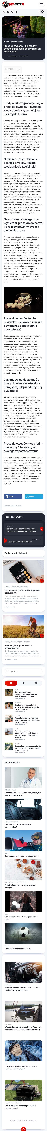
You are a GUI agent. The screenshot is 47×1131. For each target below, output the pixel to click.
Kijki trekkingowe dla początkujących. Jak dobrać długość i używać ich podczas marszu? (26, 734)
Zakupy (27, 642)
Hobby (13, 42)
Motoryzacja (9, 821)
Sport (20, 642)
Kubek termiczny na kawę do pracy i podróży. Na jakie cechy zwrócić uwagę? (27, 720)
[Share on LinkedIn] (16, 11)
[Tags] (36, 683)
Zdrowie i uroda (10, 790)
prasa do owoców (17, 152)
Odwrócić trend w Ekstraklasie (17, 948)
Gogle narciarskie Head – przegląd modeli (22, 856)
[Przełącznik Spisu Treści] (17, 69)
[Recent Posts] (11, 683)
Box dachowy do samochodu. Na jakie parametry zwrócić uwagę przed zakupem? (28, 748)
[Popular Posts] (23, 683)
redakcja (11, 56)
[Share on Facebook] (8, 11)
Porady (20, 42)
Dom (7, 42)
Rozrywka (18, 703)
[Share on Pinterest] (12, 11)
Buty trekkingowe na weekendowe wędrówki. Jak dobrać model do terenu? (26, 694)
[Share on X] (4, 11)
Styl (6, 1063)
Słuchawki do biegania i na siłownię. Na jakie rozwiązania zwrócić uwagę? (27, 707)
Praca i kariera (15, 882)
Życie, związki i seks (20, 587)
